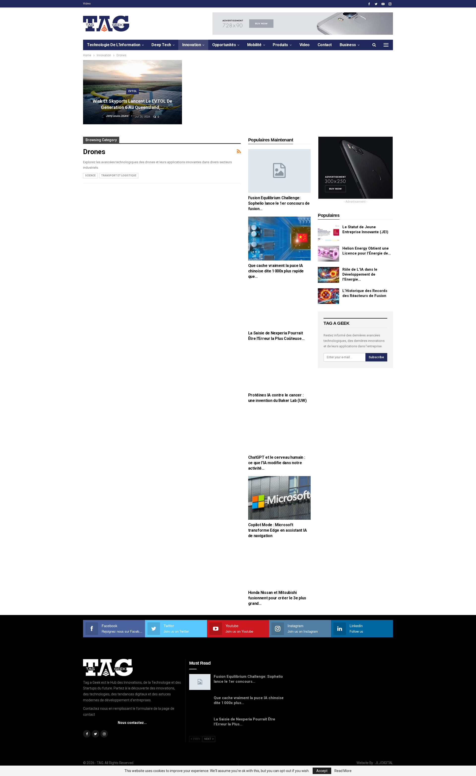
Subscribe (376, 357)
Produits (280, 44)
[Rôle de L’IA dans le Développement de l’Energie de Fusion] (328, 275)
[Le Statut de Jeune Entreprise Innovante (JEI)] (328, 232)
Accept (321, 771)
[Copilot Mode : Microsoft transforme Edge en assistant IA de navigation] (279, 498)
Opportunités (224, 44)
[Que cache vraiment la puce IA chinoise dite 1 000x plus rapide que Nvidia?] (279, 238)
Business (348, 44)
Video (87, 3)
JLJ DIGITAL (384, 763)
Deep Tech (161, 44)
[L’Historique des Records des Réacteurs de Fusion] (328, 296)
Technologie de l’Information (113, 44)
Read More (343, 771)
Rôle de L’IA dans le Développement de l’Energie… (359, 274)
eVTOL (132, 91)
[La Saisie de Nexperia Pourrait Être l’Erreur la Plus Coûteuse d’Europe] (279, 306)
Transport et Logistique (118, 175)
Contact (325, 44)
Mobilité (254, 44)
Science (90, 175)
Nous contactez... (132, 723)
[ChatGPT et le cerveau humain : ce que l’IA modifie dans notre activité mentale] (279, 430)
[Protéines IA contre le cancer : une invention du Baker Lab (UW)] (279, 368)
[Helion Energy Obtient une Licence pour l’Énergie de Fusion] (328, 254)
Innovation (191, 44)
